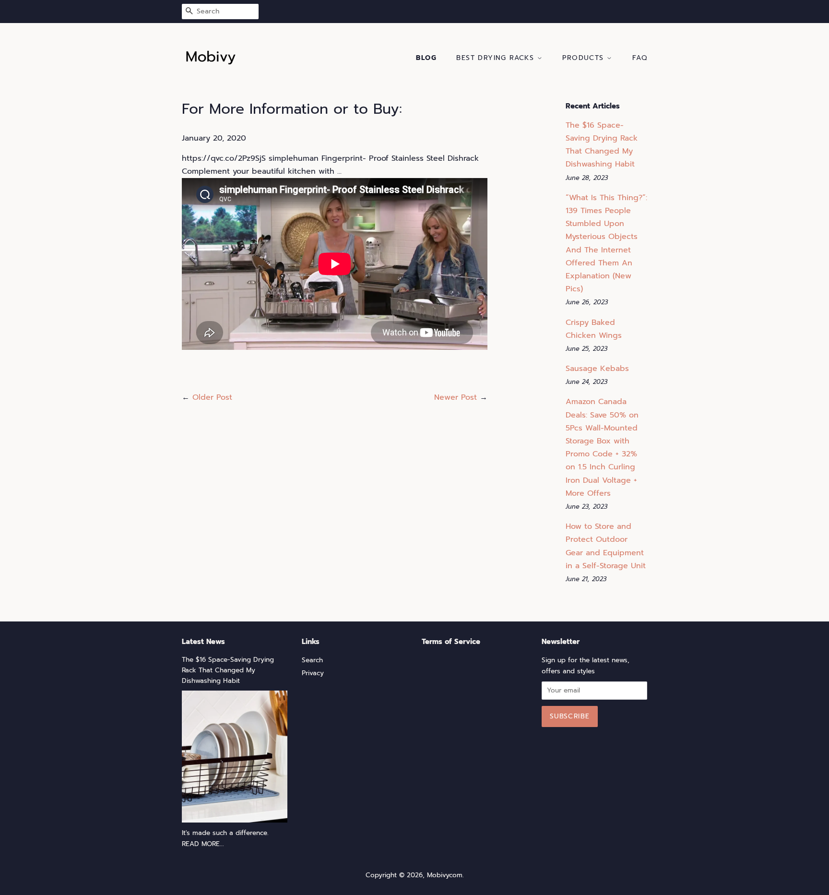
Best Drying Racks (496, 58)
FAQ (639, 58)
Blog (426, 58)
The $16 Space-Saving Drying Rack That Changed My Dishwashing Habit (228, 670)
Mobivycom (444, 875)
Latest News (203, 641)
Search (312, 660)
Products (584, 58)
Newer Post (455, 397)
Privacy (313, 673)
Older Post (212, 397)
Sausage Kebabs (597, 368)
